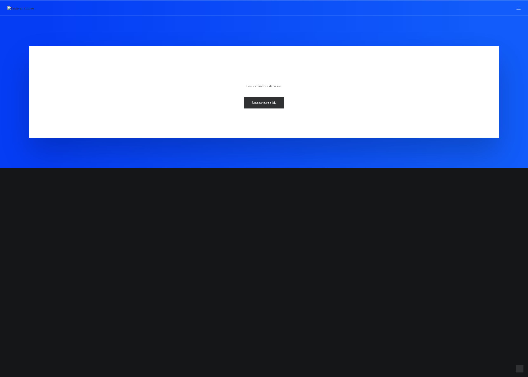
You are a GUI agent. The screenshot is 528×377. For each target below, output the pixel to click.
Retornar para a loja (264, 102)
